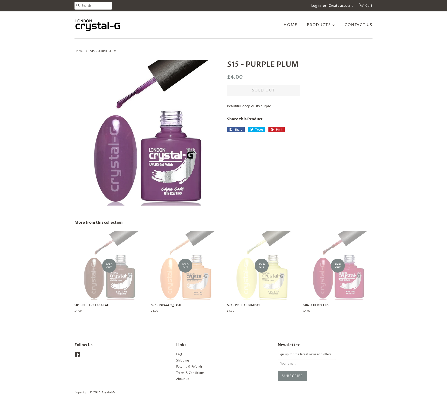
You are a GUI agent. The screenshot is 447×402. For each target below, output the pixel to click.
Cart (368, 5)
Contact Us (358, 24)
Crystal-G (108, 392)
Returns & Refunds (189, 366)
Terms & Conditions (190, 373)
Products (319, 24)
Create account (340, 5)
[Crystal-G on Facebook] (77, 355)
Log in (316, 5)
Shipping (182, 360)
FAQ (179, 354)
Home (290, 24)
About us (182, 379)
